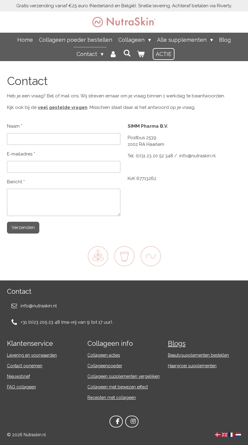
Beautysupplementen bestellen (198, 355)
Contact (14, 365)
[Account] (113, 54)
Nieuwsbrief (18, 376)
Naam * (14, 126)
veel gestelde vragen (62, 107)
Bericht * (16, 182)
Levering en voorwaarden (32, 355)
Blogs (176, 343)
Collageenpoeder (104, 365)
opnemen (32, 365)
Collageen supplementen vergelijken (123, 376)
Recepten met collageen (111, 397)
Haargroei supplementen (192, 365)
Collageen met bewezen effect (117, 386)
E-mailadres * (21, 154)
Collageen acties (103, 355)
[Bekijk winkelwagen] (140, 54)
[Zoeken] (127, 53)
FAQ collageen (21, 386)
